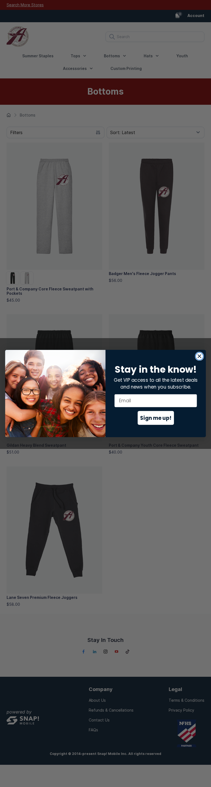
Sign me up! (155, 417)
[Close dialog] (199, 356)
